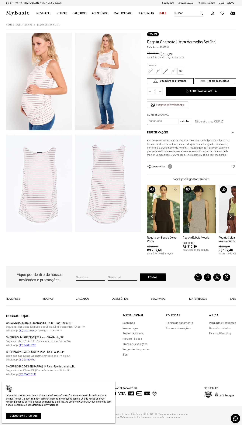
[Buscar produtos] (200, 13)
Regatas (28, 25)
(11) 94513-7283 (27, 345)
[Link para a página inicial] (9, 25)
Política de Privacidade (45, 404)
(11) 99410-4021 (27, 359)
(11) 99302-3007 (27, 330)
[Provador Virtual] (170, 81)
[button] (213, 13)
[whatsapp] (235, 418)
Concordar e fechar (23, 415)
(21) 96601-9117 (27, 374)
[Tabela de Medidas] (215, 81)
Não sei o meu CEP (207, 121)
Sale (18, 25)
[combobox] (189, 13)
